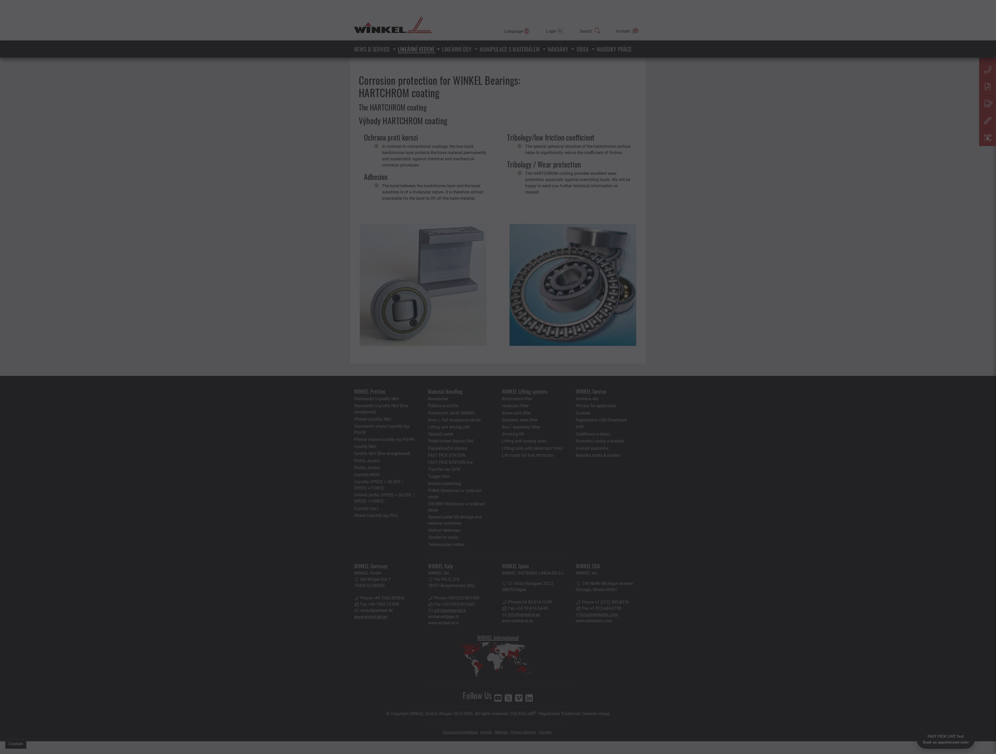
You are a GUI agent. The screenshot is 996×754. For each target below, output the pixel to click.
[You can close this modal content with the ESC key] (498, 377)
